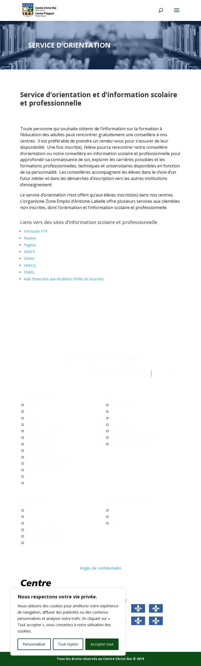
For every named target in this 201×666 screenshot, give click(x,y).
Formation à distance (41, 444)
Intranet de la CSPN (40, 516)
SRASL (29, 272)
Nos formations (37, 411)
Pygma (30, 244)
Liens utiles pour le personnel (47, 529)
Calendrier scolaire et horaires (117, 373)
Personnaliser (34, 644)
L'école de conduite (124, 510)
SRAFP (29, 251)
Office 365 (118, 411)
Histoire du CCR (37, 476)
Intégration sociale (39, 450)
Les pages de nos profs (127, 418)
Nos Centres (35, 405)
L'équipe (116, 523)
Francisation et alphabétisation (48, 424)
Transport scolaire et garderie (48, 463)
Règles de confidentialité (100, 568)
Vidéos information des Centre (48, 457)
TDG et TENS (35, 418)
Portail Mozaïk (120, 424)
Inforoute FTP (36, 231)
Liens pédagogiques (125, 405)
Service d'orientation (41, 437)
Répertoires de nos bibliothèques (135, 437)
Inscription (33, 431)
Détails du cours (122, 516)
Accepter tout (102, 644)
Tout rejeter (68, 644)
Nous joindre (168, 373)
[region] (68, 622)
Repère (30, 238)
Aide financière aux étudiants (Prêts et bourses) (64, 278)
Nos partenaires (38, 483)
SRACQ (30, 265)
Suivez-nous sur (100, 358)
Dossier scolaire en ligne (44, 470)
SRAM (29, 258)
